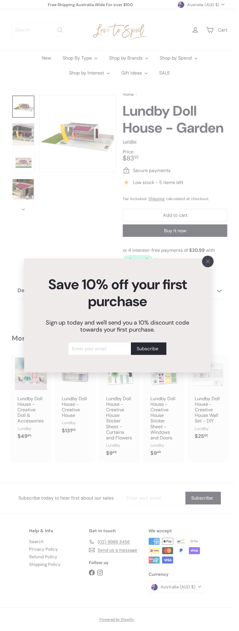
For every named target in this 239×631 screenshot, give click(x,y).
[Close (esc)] (208, 261)
